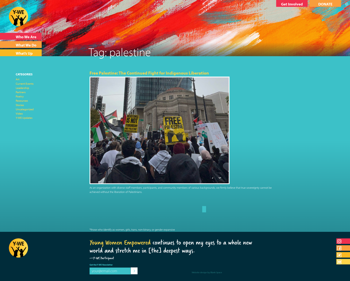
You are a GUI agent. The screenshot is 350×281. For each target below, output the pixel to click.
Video (19, 113)
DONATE (325, 4)
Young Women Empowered (120, 242)
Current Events (24, 83)
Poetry (20, 96)
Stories (20, 105)
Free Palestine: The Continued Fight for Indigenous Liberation (149, 73)
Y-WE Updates (24, 117)
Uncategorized (25, 109)
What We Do (26, 45)
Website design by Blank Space (207, 272)
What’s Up (24, 53)
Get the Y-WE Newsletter (101, 264)
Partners (21, 92)
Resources (22, 100)
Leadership (22, 88)
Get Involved (292, 4)
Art (17, 79)
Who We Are (26, 36)
